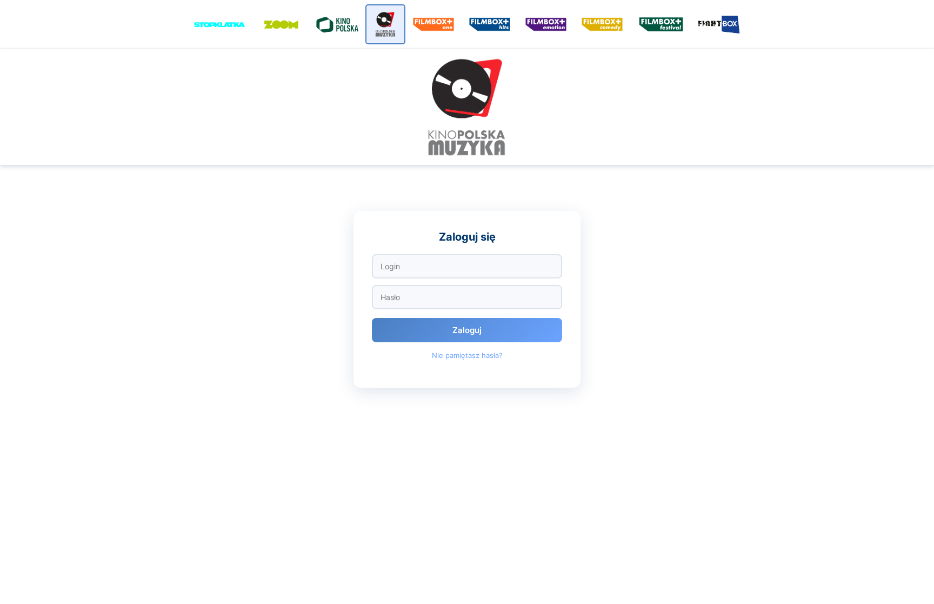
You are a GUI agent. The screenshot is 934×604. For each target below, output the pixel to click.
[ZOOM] (281, 24)
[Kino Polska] (337, 24)
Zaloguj (467, 330)
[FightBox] (720, 24)
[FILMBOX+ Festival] (661, 24)
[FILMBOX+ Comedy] (602, 24)
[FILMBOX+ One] (433, 24)
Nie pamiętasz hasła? (467, 355)
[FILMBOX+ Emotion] (546, 24)
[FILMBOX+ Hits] (490, 24)
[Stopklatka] (219, 24)
